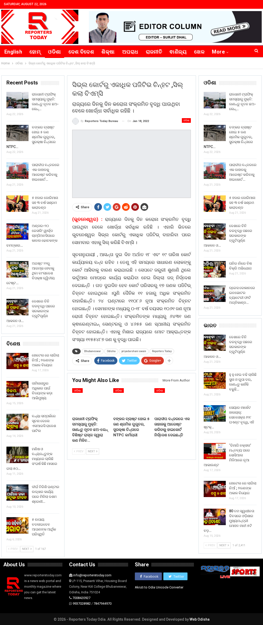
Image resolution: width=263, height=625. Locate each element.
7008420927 (81, 598)
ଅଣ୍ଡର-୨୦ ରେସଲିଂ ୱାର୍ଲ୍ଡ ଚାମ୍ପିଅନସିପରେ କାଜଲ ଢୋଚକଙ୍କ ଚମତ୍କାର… (32, 235)
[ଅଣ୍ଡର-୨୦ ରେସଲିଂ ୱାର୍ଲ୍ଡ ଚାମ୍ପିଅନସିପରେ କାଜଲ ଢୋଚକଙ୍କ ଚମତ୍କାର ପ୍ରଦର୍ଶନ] (17, 231)
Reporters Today (162, 351)
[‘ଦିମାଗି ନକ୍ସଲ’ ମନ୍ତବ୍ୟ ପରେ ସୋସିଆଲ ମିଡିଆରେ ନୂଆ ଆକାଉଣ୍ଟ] (215, 451)
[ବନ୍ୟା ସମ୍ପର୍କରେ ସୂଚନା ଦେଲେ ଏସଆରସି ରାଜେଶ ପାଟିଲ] (17, 422)
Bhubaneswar (92, 351)
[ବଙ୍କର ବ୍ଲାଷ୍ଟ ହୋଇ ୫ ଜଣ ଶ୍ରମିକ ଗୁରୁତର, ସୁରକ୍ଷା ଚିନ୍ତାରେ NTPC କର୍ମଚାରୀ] (131, 401)
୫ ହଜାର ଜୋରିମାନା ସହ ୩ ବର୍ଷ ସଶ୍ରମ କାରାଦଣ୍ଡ (242, 203)
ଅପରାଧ (130, 52)
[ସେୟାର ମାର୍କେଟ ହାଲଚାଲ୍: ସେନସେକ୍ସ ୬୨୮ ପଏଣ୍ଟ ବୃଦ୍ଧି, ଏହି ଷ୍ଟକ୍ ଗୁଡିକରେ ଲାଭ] (215, 413)
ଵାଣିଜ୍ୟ (178, 52)
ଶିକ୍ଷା (108, 52)
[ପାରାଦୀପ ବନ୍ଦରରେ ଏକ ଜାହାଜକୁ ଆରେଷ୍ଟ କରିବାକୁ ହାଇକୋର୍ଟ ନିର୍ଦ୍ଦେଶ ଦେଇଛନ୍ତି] (172, 401)
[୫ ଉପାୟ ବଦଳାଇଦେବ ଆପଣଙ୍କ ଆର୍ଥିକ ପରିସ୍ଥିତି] (17, 525)
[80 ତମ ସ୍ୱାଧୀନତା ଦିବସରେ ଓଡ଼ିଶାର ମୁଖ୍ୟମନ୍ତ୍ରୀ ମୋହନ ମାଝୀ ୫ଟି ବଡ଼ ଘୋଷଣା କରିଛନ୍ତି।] (215, 517)
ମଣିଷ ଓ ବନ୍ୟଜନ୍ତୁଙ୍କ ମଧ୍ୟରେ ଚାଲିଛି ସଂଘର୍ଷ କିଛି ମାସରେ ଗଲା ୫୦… (31, 459)
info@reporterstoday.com (92, 575)
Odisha (111, 351)
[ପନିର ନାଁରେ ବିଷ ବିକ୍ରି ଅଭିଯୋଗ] (215, 269)
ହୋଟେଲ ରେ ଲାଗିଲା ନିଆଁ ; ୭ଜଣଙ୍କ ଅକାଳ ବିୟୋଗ (242, 488)
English (13, 52)
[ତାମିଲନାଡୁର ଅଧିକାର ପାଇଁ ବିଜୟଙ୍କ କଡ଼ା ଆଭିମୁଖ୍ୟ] (17, 389)
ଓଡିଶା (54, 52)
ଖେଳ (199, 52)
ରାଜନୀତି (154, 52)
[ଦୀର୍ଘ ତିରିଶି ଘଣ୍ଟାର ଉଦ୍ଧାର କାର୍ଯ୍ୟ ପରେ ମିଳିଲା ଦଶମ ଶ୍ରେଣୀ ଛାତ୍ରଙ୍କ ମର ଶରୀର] (17, 492)
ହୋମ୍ (35, 52)
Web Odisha (200, 619)
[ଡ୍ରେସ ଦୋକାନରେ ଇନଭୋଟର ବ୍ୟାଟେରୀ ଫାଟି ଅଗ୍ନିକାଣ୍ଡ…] (215, 293)
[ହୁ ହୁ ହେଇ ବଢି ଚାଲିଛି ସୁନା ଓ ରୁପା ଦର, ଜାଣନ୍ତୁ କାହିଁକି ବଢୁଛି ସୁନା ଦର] (215, 380)
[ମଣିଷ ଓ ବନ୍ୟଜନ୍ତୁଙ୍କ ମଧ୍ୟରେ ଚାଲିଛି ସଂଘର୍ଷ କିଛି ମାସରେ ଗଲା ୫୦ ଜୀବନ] (17, 455)
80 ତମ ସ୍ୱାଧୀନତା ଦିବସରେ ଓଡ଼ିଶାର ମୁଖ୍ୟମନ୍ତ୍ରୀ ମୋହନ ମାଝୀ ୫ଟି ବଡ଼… (229, 521)
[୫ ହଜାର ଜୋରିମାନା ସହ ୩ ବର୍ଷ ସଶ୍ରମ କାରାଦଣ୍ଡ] (215, 203)
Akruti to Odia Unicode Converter (159, 587)
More (218, 52)
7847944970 (102, 603)
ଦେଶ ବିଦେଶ (81, 52)
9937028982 (82, 603)
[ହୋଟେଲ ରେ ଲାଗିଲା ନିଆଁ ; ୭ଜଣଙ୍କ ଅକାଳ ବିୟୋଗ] (215, 489)
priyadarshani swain (133, 351)
